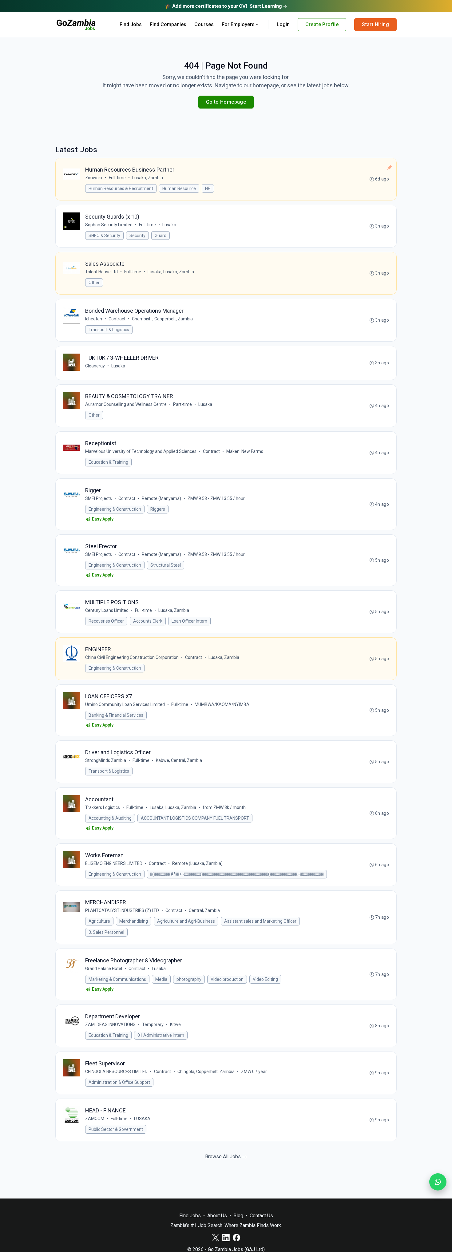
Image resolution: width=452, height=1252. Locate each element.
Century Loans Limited (107, 610)
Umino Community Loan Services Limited (125, 704)
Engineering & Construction (115, 509)
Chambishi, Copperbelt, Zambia (162, 318)
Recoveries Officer (106, 621)
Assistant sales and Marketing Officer (260, 921)
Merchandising (133, 921)
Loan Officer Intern (189, 621)
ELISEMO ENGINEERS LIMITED (113, 863)
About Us (217, 1215)
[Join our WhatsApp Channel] (437, 1182)
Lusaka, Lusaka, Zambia (171, 271)
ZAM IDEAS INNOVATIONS (110, 1024)
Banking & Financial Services (116, 715)
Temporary (153, 1024)
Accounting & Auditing (110, 818)
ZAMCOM (94, 1118)
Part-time (182, 404)
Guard (160, 235)
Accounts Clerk (147, 621)
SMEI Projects (98, 498)
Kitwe (175, 1024)
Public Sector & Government (116, 1129)
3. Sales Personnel (106, 932)
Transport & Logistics (109, 329)
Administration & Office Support (119, 1082)
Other (94, 282)
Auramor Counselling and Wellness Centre (126, 404)
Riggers (157, 509)
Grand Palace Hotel (103, 968)
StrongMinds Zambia (105, 760)
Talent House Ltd (101, 271)
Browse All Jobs (223, 1156)
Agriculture (99, 921)
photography (188, 979)
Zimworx (93, 177)
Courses (204, 24)
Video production (227, 979)
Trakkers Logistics (102, 807)
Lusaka (169, 224)
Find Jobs (131, 24)
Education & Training (108, 462)
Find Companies (168, 24)
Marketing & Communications (117, 979)
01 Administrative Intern (160, 1035)
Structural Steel (165, 565)
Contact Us (261, 1215)
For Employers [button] (238, 24)
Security (137, 235)
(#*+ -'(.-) (236, 874)
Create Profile (322, 24)
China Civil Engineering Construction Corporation (132, 657)
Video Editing (265, 979)
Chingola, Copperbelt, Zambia (206, 1071)
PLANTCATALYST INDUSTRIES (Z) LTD (122, 910)
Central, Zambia (204, 910)
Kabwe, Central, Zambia (179, 760)
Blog (238, 1215)
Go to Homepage (226, 102)
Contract (117, 318)
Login (283, 24)
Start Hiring (375, 24)
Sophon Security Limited (109, 224)
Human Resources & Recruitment (121, 188)
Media (161, 979)
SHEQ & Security (104, 235)
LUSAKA (142, 1118)
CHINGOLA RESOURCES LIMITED (116, 1071)
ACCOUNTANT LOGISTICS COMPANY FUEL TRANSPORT (195, 818)
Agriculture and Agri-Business (186, 921)
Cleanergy (95, 365)
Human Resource (179, 188)
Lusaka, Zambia (147, 177)
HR (208, 188)
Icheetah (93, 318)
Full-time (117, 177)
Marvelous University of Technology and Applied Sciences (140, 451)
